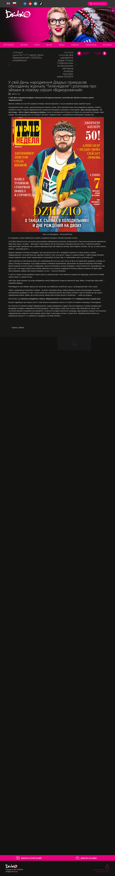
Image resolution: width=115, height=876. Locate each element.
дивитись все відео (88, 858)
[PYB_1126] (29, 414)
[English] (8, 3)
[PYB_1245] (29, 725)
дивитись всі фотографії (31, 858)
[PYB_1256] (29, 777)
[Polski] (14, 3)
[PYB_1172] (29, 622)
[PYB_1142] (29, 466)
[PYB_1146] (29, 518)
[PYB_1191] (29, 674)
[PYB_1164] (29, 570)
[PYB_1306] (29, 829)
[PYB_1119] (29, 363)
